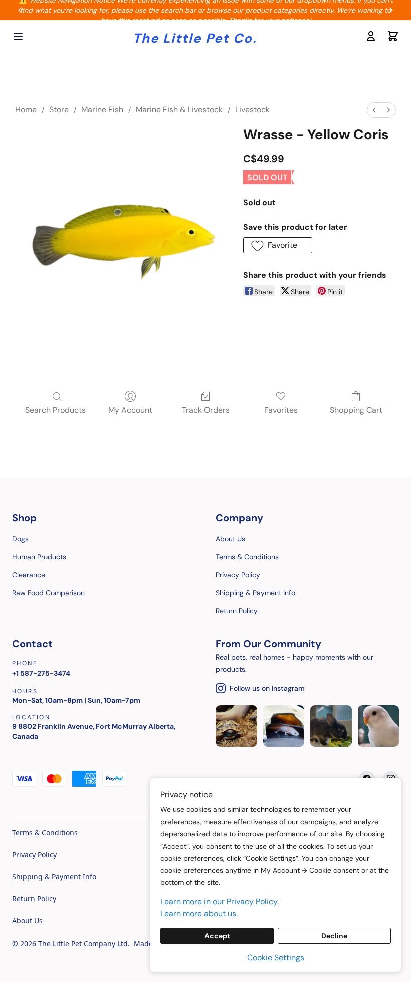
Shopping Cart (356, 410)
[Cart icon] (393, 36)
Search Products (55, 410)
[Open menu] (18, 36)
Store (59, 109)
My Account (130, 410)
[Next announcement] (391, 10)
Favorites (281, 410)
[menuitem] (374, 110)
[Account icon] (371, 36)
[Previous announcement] (20, 10)
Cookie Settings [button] (275, 957)
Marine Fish (102, 109)
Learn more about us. (199, 913)
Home (26, 109)
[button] (277, 245)
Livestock (252, 109)
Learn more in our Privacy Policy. (219, 901)
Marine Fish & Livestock (179, 109)
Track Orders (206, 410)
